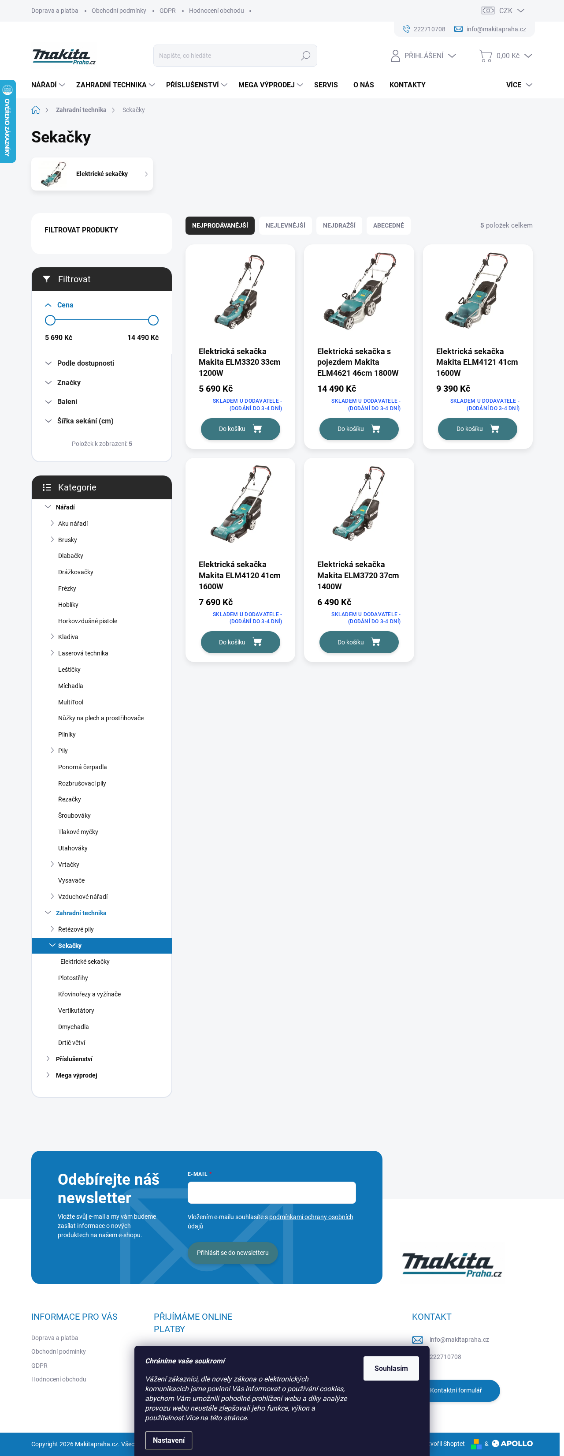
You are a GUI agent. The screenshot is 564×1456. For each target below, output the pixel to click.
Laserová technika (83, 653)
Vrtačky (68, 864)
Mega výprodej (76, 1075)
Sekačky (70, 945)
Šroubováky (74, 815)
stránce (234, 1418)
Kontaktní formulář (456, 1390)
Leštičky (69, 669)
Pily (63, 750)
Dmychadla (73, 1026)
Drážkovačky (75, 572)
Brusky (67, 539)
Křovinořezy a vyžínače (89, 994)
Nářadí (65, 507)
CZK (505, 11)
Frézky (67, 588)
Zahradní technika (81, 913)
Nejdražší (339, 225)
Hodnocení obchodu (216, 10)
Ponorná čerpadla (82, 767)
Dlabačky (70, 555)
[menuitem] (49, 85)
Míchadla (70, 685)
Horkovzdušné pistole (87, 621)
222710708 (445, 1356)
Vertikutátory (76, 1010)
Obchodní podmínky (119, 10)
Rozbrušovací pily (82, 783)
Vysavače (71, 880)
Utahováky (73, 848)
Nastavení (169, 1440)
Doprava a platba (54, 10)
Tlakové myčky (78, 831)
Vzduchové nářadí (83, 896)
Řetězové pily (76, 929)
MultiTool (70, 702)
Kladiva (68, 636)
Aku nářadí (73, 523)
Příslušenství (74, 1059)
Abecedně (388, 225)
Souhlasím (391, 1368)
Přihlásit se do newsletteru (233, 1252)
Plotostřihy (73, 977)
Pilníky (67, 734)
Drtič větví (71, 1042)
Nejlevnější (285, 225)
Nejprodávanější (220, 225)
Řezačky (69, 799)
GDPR (168, 10)
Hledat (306, 55)
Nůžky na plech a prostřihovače (101, 718)
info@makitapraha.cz (459, 1339)
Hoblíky (68, 604)
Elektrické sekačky (85, 961)
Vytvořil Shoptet (443, 1443)
